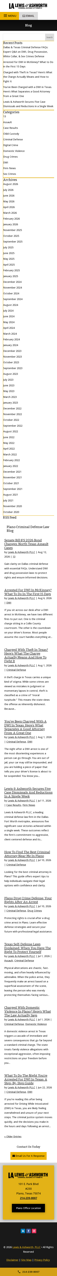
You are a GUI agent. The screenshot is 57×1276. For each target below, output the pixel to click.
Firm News (29, 805)
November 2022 (12, 414)
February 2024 (11, 339)
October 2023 (11, 362)
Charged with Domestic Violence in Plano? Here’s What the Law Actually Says (27, 1011)
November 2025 (12, 230)
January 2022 (10, 466)
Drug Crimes (34, 910)
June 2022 (8, 437)
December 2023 (12, 351)
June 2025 (8, 253)
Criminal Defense (16, 669)
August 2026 (10, 184)
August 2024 (10, 305)
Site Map (26, 1260)
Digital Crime (10, 145)
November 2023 (12, 356)
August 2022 (10, 431)
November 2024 (12, 287)
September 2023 (12, 368)
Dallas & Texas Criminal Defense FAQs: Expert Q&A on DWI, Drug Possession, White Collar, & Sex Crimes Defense (25, 52)
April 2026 (9, 207)
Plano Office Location (28, 1208)
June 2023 (8, 385)
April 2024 (9, 327)
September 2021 (12, 489)
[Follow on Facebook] (28, 1231)
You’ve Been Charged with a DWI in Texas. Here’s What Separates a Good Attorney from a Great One (25, 727)
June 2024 (8, 316)
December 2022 (12, 408)
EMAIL (30, 16)
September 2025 (12, 241)
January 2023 (10, 402)
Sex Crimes (9, 174)
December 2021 (12, 471)
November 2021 (12, 477)
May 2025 (8, 258)
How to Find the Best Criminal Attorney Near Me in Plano (27, 854)
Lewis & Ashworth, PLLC (26, 1247)
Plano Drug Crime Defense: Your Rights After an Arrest (28, 900)
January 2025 (10, 276)
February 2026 (11, 218)
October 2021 (11, 483)
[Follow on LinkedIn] (23, 1231)
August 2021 (10, 494)
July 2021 (8, 500)
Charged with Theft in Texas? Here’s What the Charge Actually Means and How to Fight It (26, 655)
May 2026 (8, 201)
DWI (8, 602)
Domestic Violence (36, 1024)
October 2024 (11, 293)
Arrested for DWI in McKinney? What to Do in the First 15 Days (28, 592)
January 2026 (10, 224)
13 (14, 556)
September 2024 (12, 299)
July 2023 (8, 379)
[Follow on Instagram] (34, 1231)
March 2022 (10, 454)
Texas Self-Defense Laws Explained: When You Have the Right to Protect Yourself (27, 948)
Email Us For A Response (30, 1155)
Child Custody (11, 133)
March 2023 (10, 397)
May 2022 (8, 443)
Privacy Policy (42, 1260)
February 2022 (11, 460)
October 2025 (11, 235)
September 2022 (12, 425)
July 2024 (8, 310)
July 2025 (8, 247)
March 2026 (10, 212)
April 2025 (9, 264)
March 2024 (10, 333)
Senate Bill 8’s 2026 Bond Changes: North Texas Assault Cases (26, 544)
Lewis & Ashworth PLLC (21, 552)
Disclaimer (12, 1260)
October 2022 (11, 419)
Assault (8, 960)
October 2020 (11, 512)
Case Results (13, 805)
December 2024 (12, 281)
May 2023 (8, 391)
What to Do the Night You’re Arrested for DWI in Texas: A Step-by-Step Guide (25, 1079)
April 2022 (9, 448)
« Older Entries (12, 1136)
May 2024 (8, 322)
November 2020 (12, 506)
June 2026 (8, 195)
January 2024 (10, 345)
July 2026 (8, 189)
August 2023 (10, 373)
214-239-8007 (28, 1198)
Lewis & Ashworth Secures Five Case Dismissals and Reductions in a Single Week (28, 792)
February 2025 (11, 270)
